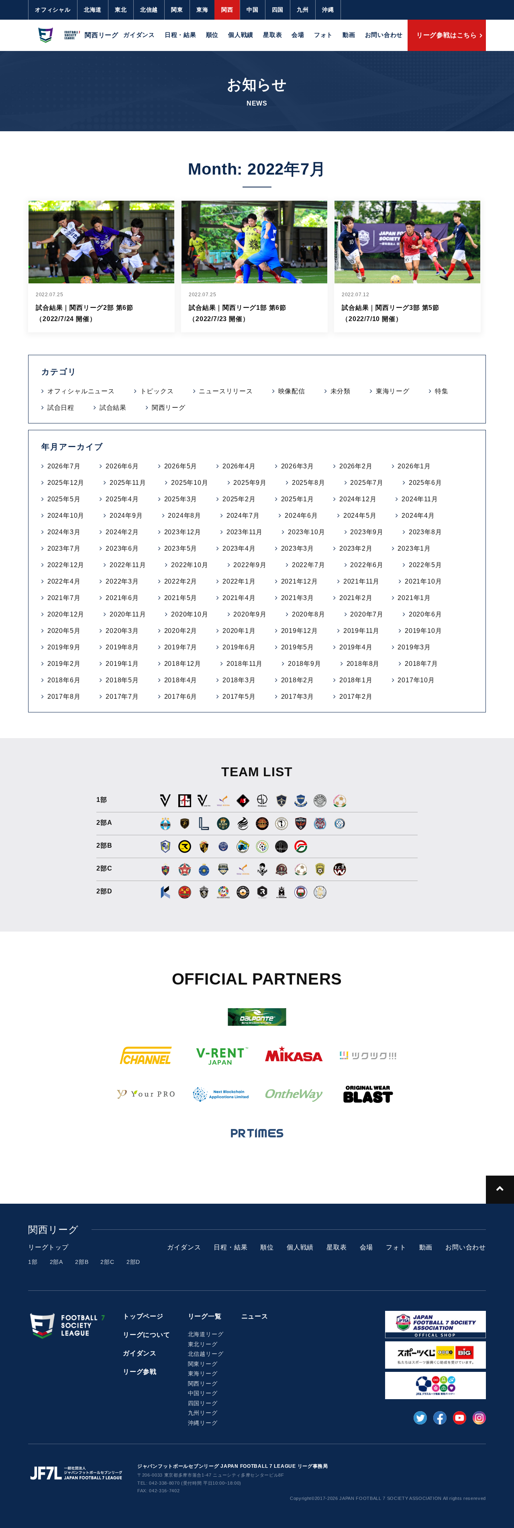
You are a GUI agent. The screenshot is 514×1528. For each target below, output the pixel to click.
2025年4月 (122, 499)
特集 (442, 391)
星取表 (272, 34)
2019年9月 (64, 647)
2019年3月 (414, 647)
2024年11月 (420, 499)
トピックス (157, 391)
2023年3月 (297, 548)
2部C (107, 1262)
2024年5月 (360, 515)
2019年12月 (299, 630)
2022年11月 (128, 565)
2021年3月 (297, 597)
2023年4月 (239, 548)
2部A (56, 1262)
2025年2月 (239, 499)
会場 (298, 34)
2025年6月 (425, 482)
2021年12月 (299, 581)
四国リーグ (203, 1403)
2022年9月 (250, 565)
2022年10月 (189, 565)
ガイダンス (139, 34)
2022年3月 (122, 581)
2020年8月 (308, 614)
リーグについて (146, 1334)
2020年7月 (366, 614)
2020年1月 (239, 630)
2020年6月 (425, 614)
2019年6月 (239, 647)
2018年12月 (182, 663)
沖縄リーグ (203, 1423)
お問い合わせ (384, 34)
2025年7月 (366, 482)
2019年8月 (122, 647)
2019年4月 (356, 647)
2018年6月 (64, 680)
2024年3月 (64, 532)
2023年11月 (244, 532)
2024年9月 (126, 515)
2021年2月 (356, 597)
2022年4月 (64, 581)
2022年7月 (308, 565)
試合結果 (113, 407)
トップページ (143, 1316)
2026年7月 (64, 466)
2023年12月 (182, 532)
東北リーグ (203, 1344)
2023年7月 (64, 548)
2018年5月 (122, 680)
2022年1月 (239, 581)
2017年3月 (297, 696)
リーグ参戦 (140, 1371)
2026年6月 (122, 466)
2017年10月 (416, 680)
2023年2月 (356, 548)
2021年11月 (361, 581)
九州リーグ (203, 1413)
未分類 (340, 391)
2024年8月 (184, 515)
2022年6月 (366, 565)
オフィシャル (53, 9)
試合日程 (60, 407)
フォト (323, 34)
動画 (349, 34)
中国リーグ (203, 1393)
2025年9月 (250, 482)
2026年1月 (414, 466)
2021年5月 (181, 597)
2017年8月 (64, 696)
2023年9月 (366, 532)
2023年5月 (181, 548)
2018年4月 (181, 680)
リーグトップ (48, 1247)
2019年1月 (122, 663)
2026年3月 (297, 466)
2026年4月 (239, 466)
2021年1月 (414, 597)
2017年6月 (181, 696)
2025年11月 (128, 482)
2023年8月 (425, 532)
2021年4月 (239, 597)
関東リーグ (203, 1364)
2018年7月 (421, 663)
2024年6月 (301, 515)
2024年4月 (418, 515)
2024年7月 (243, 515)
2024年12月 (357, 499)
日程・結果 (180, 34)
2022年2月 (181, 581)
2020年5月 (64, 630)
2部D (133, 1262)
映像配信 (291, 391)
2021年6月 (122, 597)
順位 (212, 34)
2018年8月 (363, 663)
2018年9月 (304, 663)
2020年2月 (181, 630)
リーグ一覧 (205, 1316)
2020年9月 (250, 614)
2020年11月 (128, 614)
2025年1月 (297, 499)
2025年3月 (181, 499)
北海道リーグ (206, 1334)
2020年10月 (189, 614)
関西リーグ (169, 407)
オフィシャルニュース (81, 391)
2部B (81, 1262)
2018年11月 (244, 663)
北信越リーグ (206, 1354)
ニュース (254, 1316)
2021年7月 (64, 597)
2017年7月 (122, 696)
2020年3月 (122, 630)
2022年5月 (425, 565)
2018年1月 (356, 680)
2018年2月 (297, 680)
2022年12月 (65, 565)
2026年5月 (181, 466)
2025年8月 (308, 482)
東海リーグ (393, 391)
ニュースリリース (226, 391)
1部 (33, 1262)
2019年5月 (297, 647)
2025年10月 (189, 482)
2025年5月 (64, 499)
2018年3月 (239, 680)
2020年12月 (65, 614)
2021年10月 (423, 581)
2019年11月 (361, 630)
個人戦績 (240, 34)
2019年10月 (423, 630)
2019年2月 (64, 663)
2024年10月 (65, 515)
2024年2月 (122, 532)
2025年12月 (65, 482)
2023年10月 (306, 532)
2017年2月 (356, 696)
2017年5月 (239, 696)
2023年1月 (414, 548)
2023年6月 (122, 548)
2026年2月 (356, 466)
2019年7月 (181, 647)
